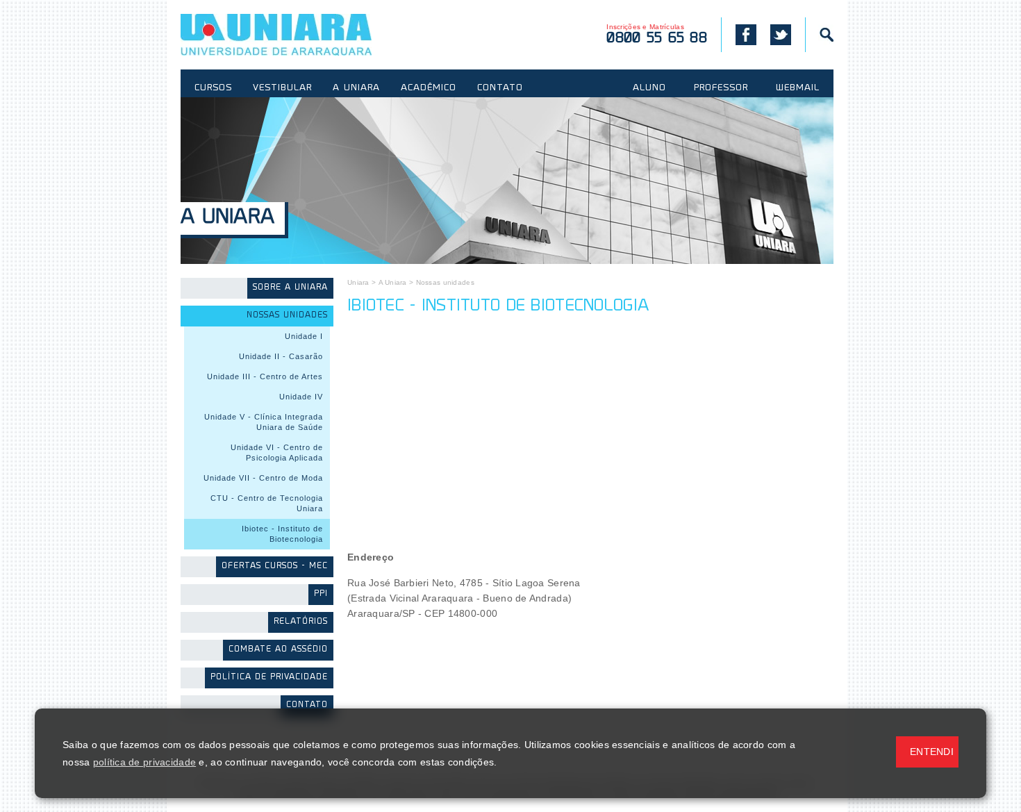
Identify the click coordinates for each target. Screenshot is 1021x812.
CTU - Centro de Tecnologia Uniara (266, 503)
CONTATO (500, 88)
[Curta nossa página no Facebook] (738, 34)
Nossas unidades (287, 316)
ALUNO (649, 88)
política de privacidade (144, 762)
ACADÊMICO (428, 88)
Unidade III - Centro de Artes (265, 376)
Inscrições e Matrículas (656, 34)
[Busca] (819, 34)
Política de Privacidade (269, 677)
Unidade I (304, 336)
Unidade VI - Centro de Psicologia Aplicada (277, 452)
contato (307, 705)
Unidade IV (301, 396)
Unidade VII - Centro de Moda (263, 478)
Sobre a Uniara (290, 288)
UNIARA (296, 34)
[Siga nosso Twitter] (780, 34)
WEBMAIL (798, 88)
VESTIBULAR (282, 88)
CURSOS (213, 88)
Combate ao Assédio (278, 650)
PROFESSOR (721, 88)
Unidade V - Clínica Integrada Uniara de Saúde (263, 422)
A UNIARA (356, 88)
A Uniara (227, 218)
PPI (321, 594)
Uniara (358, 282)
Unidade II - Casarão (281, 356)
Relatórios (301, 622)
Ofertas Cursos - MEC (275, 566)
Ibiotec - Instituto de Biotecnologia (282, 533)
